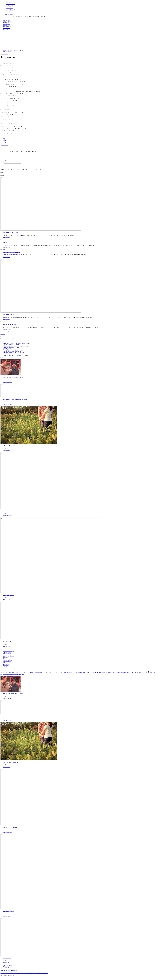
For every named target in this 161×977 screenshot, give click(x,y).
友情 (50, 672)
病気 (8, 674)
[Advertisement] (80, 40)
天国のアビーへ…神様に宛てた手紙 (9, 324)
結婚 (17, 674)
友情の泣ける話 (6, 22)
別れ (43, 672)
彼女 (80, 672)
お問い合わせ (6, 966)
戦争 (116, 672)
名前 (2, 162)
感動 (101, 672)
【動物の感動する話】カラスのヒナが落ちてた (11, 252)
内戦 (36, 672)
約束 (14, 674)
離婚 (23, 674)
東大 (126, 672)
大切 (60, 672)
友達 (54, 672)
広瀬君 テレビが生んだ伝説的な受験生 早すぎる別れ (15, 343)
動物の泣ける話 (6, 20)
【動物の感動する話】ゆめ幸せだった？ (10, 232)
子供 (69, 672)
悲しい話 (96, 672)
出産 (39, 672)
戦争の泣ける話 (6, 28)
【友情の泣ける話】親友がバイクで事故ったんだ (14, 355)
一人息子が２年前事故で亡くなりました (12, 352)
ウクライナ (12, 672)
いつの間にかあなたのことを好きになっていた (13, 353)
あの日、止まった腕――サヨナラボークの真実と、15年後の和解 (15, 399)
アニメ (8, 672)
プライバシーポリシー (8, 965)
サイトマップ (6, 967)
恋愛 (90, 672)
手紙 (119, 672)
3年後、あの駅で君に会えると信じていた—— (11, 445)
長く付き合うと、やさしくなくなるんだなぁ (13, 350)
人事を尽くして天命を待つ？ (9, 347)
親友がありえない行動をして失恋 (10, 351)
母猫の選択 (5, 242)
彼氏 (84, 672)
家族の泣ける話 (6, 24)
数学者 (123, 672)
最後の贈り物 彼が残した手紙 (8, 595)
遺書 (20, 674)
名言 (57, 672)
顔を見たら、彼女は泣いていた (10, 344)
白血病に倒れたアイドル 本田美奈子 (10, 510)
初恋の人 (5, 348)
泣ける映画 (5, 29)
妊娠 (66, 672)
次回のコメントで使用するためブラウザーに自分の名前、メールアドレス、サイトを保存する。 (23, 169)
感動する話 (111, 672)
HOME (4, 18)
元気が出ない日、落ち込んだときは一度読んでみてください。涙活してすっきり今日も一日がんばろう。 (24, 973)
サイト (2, 167)
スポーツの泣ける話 (7, 26)
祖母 (11, 674)
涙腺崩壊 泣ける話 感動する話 (7, 14)
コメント (3, 160)
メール (3, 165)
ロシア (27, 672)
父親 (155, 672)
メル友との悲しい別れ (7, 641)
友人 (47, 672)
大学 (63, 672)
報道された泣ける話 (7, 21)
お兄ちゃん (3, 672)
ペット (23, 672)
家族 (73, 672)
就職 (76, 672)
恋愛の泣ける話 (6, 25)
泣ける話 (147, 672)
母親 (134, 672)
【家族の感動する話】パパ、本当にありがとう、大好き (15, 346)
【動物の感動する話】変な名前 (8, 314)
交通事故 (32, 672)
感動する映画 (105, 672)
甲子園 (5, 674)
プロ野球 (17, 672)
